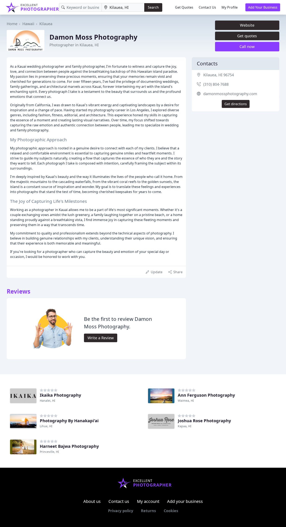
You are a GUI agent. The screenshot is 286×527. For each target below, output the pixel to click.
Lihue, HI (46, 426)
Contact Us (207, 7)
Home (12, 23)
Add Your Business (262, 7)
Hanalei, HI (47, 401)
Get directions (235, 104)
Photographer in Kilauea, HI (74, 44)
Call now (247, 46)
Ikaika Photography (60, 395)
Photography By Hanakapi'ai (69, 420)
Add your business (185, 501)
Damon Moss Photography (93, 36)
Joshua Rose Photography (204, 420)
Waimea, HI (186, 401)
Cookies (171, 510)
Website (247, 25)
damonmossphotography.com (230, 93)
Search (153, 7)
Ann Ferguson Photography (206, 395)
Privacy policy (120, 510)
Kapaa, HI (184, 426)
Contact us (118, 501)
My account (148, 501)
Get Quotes (184, 7)
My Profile (230, 7)
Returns (148, 510)
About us (92, 501)
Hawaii (28, 23)
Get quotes (247, 35)
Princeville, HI (49, 452)
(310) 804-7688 (216, 84)
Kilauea (45, 23)
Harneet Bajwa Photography (69, 446)
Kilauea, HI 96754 (218, 74)
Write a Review (101, 337)
